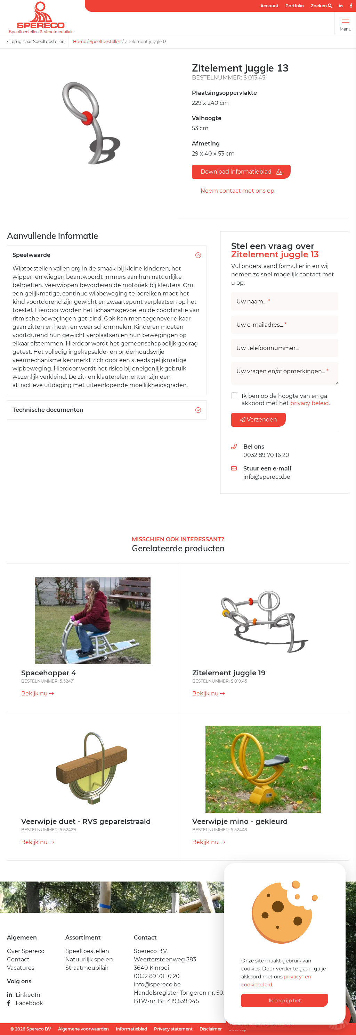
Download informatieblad (237, 171)
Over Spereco (25, 951)
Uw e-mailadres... (261, 325)
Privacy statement (173, 1029)
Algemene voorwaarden (83, 1029)
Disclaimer (211, 1029)
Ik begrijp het (285, 1001)
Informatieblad (131, 1029)
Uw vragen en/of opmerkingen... (282, 371)
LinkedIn (28, 995)
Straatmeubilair (86, 968)
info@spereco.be (266, 477)
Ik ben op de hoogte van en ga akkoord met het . (286, 400)
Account (269, 5)
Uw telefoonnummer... (267, 348)
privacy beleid (309, 403)
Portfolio (294, 5)
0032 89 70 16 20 (266, 455)
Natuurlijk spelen (89, 959)
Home (79, 41)
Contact (18, 959)
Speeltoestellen (105, 41)
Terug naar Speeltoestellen (37, 41)
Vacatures (20, 968)
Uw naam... (253, 301)
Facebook (29, 1003)
